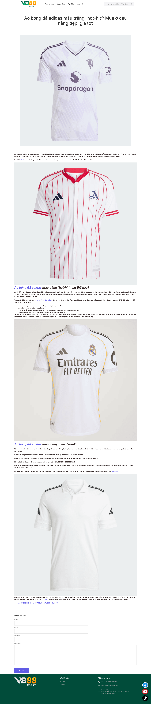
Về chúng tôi (64, 678)
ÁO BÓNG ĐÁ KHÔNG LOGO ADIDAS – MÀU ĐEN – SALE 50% (38, 603)
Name (16, 619)
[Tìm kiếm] (131, 4)
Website (17, 635)
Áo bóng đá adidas (27, 287)
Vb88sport (24, 160)
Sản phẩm (60, 4)
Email (16, 627)
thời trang (44, 599)
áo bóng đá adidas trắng (43, 300)
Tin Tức (71, 4)
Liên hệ (80, 4)
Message (17, 643)
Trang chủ (49, 4)
